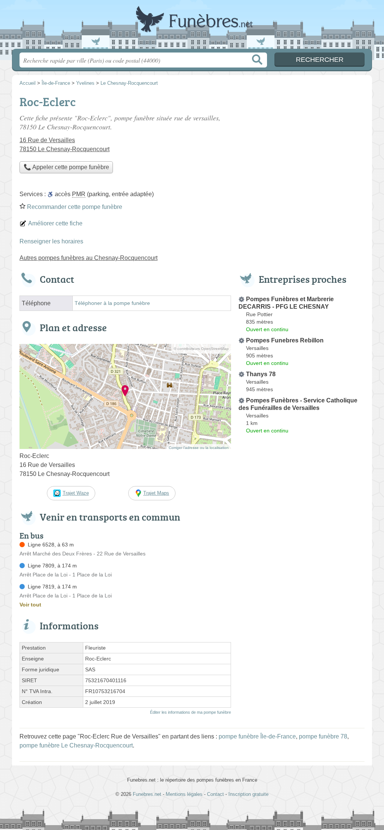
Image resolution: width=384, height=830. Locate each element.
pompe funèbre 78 (323, 736)
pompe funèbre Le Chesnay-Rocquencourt (76, 745)
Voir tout (30, 605)
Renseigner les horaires (51, 241)
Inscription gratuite (248, 794)
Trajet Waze (76, 493)
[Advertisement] (301, 611)
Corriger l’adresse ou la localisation (199, 448)
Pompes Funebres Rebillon (285, 340)
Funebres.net (192, 26)
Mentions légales (184, 794)
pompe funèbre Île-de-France (257, 736)
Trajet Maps (156, 493)
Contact (215, 794)
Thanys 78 (261, 374)
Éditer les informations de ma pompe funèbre (190, 712)
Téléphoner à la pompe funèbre (112, 303)
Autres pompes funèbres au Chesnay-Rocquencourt (89, 258)
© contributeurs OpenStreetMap (201, 349)
